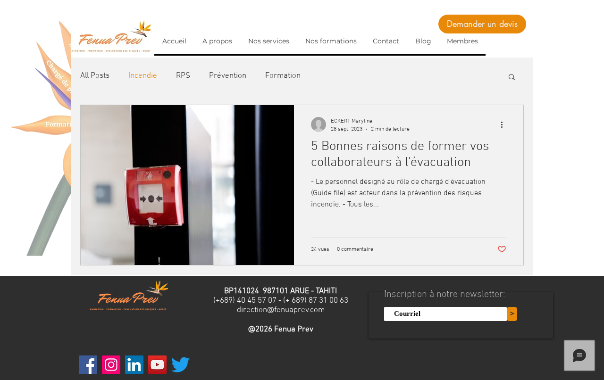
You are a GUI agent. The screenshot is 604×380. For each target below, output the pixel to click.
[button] (511, 78)
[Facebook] (88, 364)
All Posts (94, 76)
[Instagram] (111, 364)
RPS (183, 76)
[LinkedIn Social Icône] (134, 364)
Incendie (142, 76)
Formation (283, 76)
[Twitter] (180, 364)
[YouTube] (157, 364)
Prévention (227, 76)
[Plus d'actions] (505, 124)
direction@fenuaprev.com (281, 310)
